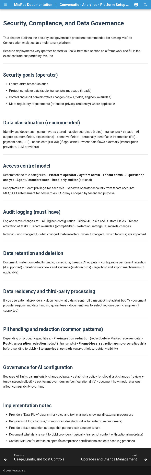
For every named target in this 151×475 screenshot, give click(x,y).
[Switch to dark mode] (136, 5)
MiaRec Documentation (33, 5)
